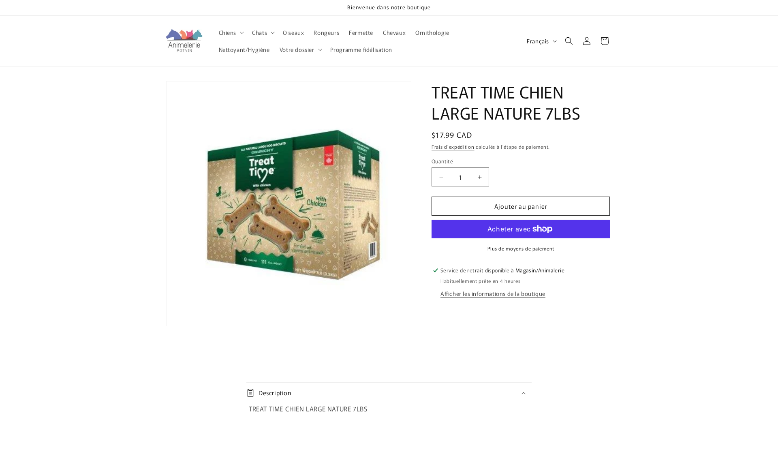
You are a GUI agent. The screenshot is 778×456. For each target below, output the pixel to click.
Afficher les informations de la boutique (492, 293)
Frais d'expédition (453, 146)
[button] (231, 32)
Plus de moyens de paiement (520, 248)
